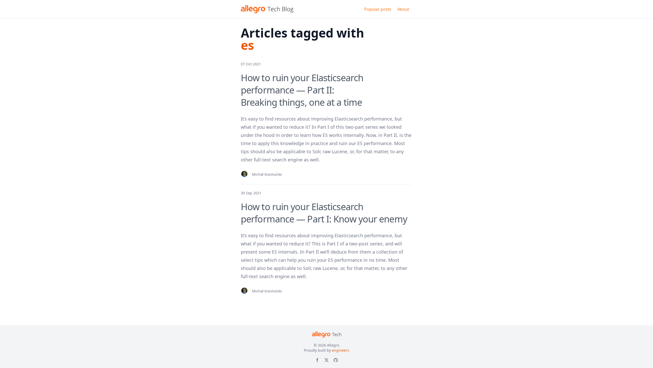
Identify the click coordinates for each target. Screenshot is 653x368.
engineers (340, 350)
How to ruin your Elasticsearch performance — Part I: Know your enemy (324, 212)
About (403, 9)
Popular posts (377, 9)
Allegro (333, 345)
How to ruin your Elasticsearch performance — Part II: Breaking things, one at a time (302, 90)
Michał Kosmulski (267, 174)
